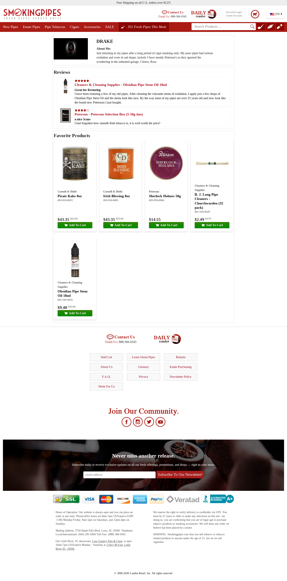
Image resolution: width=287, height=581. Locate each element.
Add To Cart (77, 225)
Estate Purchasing (181, 367)
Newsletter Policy (181, 376)
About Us (106, 367)
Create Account (234, 15)
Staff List (106, 357)
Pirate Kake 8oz (70, 196)
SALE (109, 27)
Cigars (74, 27)
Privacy (143, 376)
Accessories (92, 27)
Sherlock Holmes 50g (165, 196)
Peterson (154, 191)
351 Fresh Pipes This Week (147, 27)
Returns (180, 357)
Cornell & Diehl (67, 191)
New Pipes (10, 27)
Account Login (234, 12)
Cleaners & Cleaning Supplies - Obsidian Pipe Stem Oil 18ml (121, 85)
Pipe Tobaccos (55, 27)
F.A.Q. (106, 376)
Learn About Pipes (143, 357)
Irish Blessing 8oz (116, 196)
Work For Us (106, 386)
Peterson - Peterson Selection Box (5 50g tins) (109, 114)
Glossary (143, 367)
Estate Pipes (31, 27)
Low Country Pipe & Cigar (107, 541)
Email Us (164, 16)
